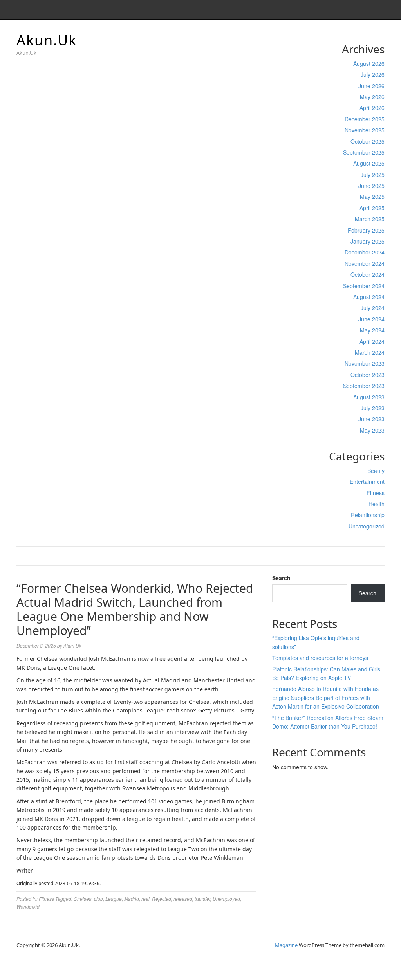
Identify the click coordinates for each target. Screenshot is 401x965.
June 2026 (371, 86)
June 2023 (371, 419)
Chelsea (83, 898)
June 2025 (371, 185)
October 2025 (367, 141)
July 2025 (373, 175)
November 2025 (365, 130)
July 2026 (373, 74)
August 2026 (369, 63)
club (98, 898)
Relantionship (368, 515)
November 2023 (365, 363)
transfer (202, 898)
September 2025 (364, 152)
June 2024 (371, 319)
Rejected (161, 898)
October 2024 (367, 274)
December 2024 (365, 252)
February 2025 (366, 230)
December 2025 (365, 119)
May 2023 (372, 430)
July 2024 (373, 308)
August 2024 (369, 297)
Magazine (286, 945)
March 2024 (370, 352)
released (182, 898)
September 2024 (364, 286)
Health (376, 504)
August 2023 (369, 397)
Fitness (376, 493)
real (145, 898)
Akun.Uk (46, 40)
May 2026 (372, 97)
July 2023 (373, 408)
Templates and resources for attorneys (320, 658)
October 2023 (367, 375)
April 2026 (372, 108)
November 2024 (365, 263)
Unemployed (226, 898)
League (113, 898)
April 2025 (372, 208)
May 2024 (372, 330)
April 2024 (372, 341)
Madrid (131, 898)
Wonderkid (28, 906)
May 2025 (372, 196)
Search (281, 578)
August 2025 (369, 163)
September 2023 (364, 386)
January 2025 (367, 241)
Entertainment (367, 481)
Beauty (376, 470)
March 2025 (370, 219)
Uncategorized (367, 526)
